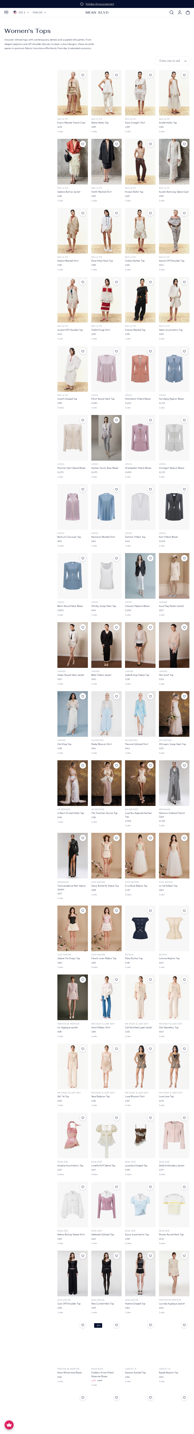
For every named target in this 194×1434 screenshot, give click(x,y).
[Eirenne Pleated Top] (140, 300)
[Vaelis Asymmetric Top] (174, 300)
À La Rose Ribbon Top (136, 886)
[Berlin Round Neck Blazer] (72, 576)
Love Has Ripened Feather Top (138, 814)
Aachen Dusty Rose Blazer (105, 468)
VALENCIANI (97, 740)
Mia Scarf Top (166, 675)
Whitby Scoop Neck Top (103, 606)
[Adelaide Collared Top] (106, 1204)
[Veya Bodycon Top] (106, 1066)
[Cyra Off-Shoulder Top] (72, 1273)
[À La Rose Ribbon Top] (140, 855)
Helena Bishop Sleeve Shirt (71, 1234)
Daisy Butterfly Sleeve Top (105, 886)
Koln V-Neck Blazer (168, 537)
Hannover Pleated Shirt (103, 537)
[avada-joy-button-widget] (9, 1424)
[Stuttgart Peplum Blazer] (174, 438)
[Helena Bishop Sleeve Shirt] (72, 1204)
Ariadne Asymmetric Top (70, 1165)
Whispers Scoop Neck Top (172, 744)
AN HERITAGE (165, 740)
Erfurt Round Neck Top (103, 399)
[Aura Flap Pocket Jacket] (174, 576)
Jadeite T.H (130, 1369)
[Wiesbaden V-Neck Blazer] (140, 438)
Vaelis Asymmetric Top (171, 330)
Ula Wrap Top (64, 744)
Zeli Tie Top (63, 1096)
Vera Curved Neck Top (102, 1303)
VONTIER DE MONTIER (68, 1023)
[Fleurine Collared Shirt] (140, 714)
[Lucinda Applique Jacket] (174, 1273)
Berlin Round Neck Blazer (70, 606)
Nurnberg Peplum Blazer (171, 399)
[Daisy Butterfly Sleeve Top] (106, 855)
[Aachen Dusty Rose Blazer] (106, 438)
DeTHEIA (129, 954)
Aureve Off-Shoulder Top (70, 330)
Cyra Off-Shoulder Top (69, 1303)
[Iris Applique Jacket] (72, 997)
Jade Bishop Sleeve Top (137, 675)
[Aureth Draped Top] (72, 369)
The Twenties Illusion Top (104, 813)
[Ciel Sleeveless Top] (174, 997)
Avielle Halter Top (168, 122)
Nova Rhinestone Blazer (69, 1372)
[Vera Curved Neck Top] (106, 1273)
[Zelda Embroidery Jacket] (174, 1135)
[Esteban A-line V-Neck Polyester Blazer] (106, 1342)
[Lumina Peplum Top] (174, 928)
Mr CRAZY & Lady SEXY (103, 1023)
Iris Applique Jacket (67, 1027)
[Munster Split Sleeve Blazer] (72, 438)
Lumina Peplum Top (169, 958)
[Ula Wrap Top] (72, 714)
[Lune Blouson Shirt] (140, 1066)
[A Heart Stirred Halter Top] (72, 783)
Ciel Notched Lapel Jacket (138, 1027)
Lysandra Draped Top (136, 1165)
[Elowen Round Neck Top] (174, 1204)
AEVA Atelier (64, 1300)
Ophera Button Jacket (68, 192)
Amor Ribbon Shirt (100, 1027)
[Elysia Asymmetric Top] (140, 1204)
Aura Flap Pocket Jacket (171, 606)
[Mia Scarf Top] (174, 645)
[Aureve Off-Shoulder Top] (72, 300)
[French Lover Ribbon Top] (106, 928)
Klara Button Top (134, 958)
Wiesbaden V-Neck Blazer (138, 468)
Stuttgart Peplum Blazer (171, 468)
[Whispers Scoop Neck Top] (174, 714)
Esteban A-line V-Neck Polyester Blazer (102, 1374)
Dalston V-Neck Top (135, 537)
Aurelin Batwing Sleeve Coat (174, 192)
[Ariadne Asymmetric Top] (72, 1135)
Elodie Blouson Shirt (101, 744)
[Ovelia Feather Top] (140, 231)
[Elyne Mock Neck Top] (106, 231)
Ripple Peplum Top (168, 1372)
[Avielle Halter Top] (174, 93)
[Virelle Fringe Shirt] (106, 300)
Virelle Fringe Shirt (100, 330)
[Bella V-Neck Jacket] (106, 645)
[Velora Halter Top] (106, 93)
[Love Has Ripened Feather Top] (140, 783)
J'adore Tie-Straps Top (68, 958)
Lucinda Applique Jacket (172, 1303)
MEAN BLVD (97, 1369)
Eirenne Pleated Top (135, 330)
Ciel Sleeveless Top (168, 1027)
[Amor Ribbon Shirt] (106, 997)
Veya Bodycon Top (100, 1096)
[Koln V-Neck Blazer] (174, 507)
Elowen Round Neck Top (171, 1234)
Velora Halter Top (100, 122)
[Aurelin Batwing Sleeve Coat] (174, 161)
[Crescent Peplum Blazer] (140, 576)
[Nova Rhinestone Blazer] (72, 1342)
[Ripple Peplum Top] (174, 1342)
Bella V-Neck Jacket (101, 675)
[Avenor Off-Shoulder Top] (174, 231)
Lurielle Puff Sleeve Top (103, 1165)
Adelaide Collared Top (102, 1234)
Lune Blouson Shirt (135, 1096)
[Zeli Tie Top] (72, 1066)
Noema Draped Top (135, 1303)
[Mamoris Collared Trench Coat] (174, 783)
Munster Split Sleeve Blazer (71, 468)
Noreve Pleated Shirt (68, 261)
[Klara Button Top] (140, 928)
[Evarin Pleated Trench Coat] (72, 93)
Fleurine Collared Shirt (136, 744)
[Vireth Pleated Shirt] (106, 161)
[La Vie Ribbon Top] (174, 855)
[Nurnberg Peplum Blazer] (174, 369)
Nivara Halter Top (134, 192)
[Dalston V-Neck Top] (140, 507)
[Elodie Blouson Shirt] (106, 714)
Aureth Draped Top (67, 399)
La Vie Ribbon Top (168, 886)
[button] (6, 12)
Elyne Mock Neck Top (102, 261)
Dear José (62, 1161)
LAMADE (163, 602)
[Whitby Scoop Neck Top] (106, 576)
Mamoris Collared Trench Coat (172, 814)
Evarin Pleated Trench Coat (71, 122)
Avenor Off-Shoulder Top (171, 261)
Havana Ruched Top (135, 1372)
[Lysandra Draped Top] (140, 1135)
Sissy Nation (98, 882)
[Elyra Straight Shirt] (140, 93)
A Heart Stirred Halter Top (70, 813)
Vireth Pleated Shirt (101, 192)
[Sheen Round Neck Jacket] (72, 645)
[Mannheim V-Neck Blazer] (140, 369)
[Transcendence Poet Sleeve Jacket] (72, 855)
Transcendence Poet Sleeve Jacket (71, 887)
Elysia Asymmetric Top (137, 1234)
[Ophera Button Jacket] (72, 161)
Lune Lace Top (166, 1096)
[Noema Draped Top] (140, 1273)
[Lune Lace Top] (174, 1066)
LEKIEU (94, 395)
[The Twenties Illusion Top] (106, 783)
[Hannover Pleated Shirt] (106, 507)
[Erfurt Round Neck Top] (106, 369)
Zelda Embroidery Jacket (171, 1165)
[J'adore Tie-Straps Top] (72, 928)
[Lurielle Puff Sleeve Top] (106, 1135)
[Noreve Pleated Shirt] (72, 231)
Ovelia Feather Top (135, 261)
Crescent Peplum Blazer (137, 606)
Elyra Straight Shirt (135, 122)
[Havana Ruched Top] (140, 1342)
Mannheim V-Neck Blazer (138, 399)
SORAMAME (165, 809)
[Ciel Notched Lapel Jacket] (140, 997)
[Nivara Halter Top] (140, 161)
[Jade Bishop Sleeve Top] (140, 645)
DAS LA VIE (62, 119)
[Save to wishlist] (83, 75)
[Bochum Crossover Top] (72, 507)
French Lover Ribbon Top (104, 958)
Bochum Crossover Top (69, 537)
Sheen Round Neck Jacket (70, 675)
